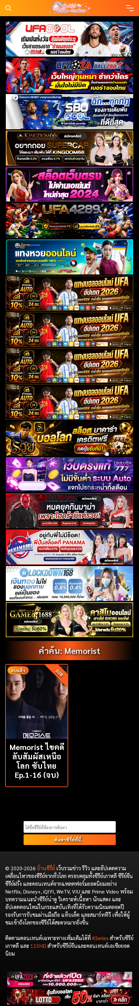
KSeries (100, 938)
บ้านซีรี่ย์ (46, 868)
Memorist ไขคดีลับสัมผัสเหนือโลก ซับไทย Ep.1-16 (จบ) (36, 761)
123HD (38, 945)
